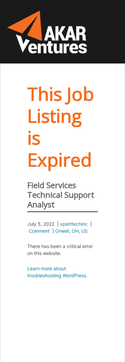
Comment (39, 231)
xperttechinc (74, 224)
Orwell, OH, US (71, 231)
